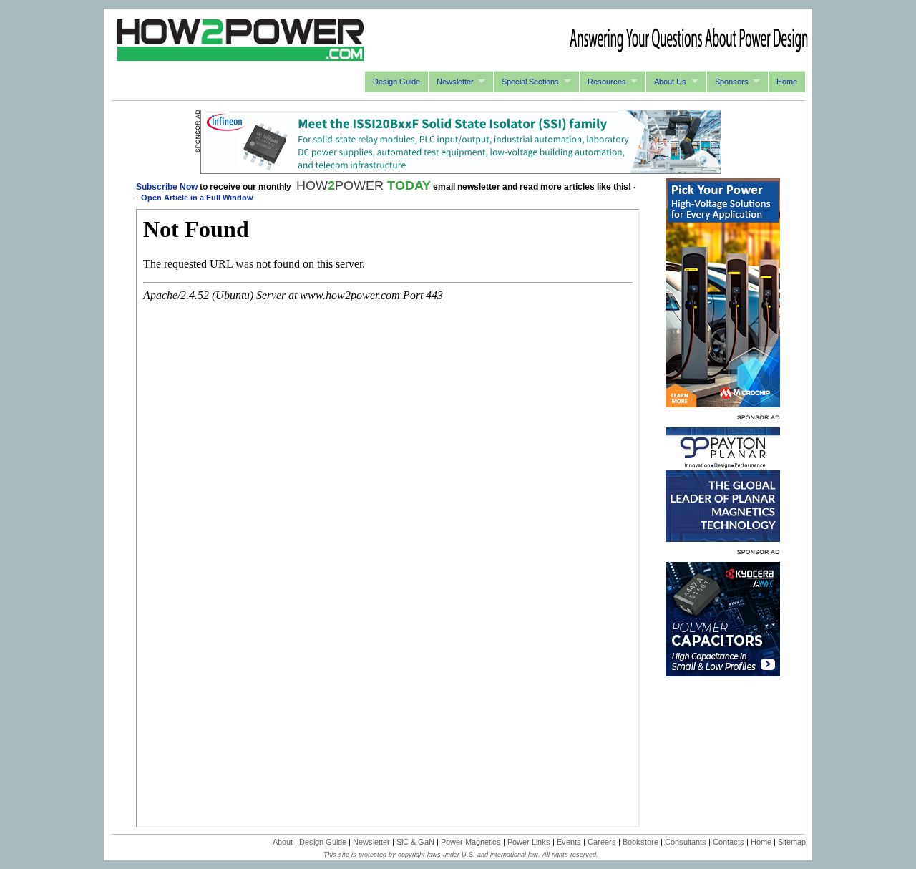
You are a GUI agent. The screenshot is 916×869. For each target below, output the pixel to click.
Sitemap (792, 842)
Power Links (528, 842)
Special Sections (530, 81)
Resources (607, 81)
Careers (602, 842)
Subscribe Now (167, 187)
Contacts (728, 842)
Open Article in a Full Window (197, 197)
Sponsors (732, 81)
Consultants (685, 842)
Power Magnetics (471, 842)
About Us (670, 81)
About (283, 842)
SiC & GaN (415, 842)
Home (786, 81)
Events (569, 842)
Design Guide (396, 81)
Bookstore (640, 842)
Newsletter (455, 81)
